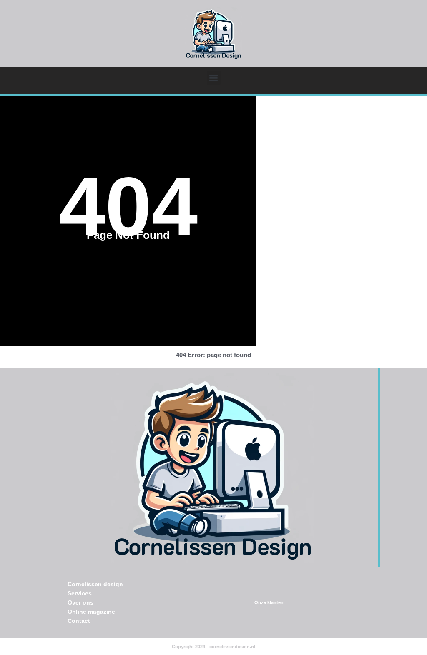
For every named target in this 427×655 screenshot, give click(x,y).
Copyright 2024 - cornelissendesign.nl (213, 646)
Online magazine (91, 611)
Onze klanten (269, 602)
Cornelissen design (95, 584)
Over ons (80, 602)
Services (80, 593)
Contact (79, 621)
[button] (214, 78)
